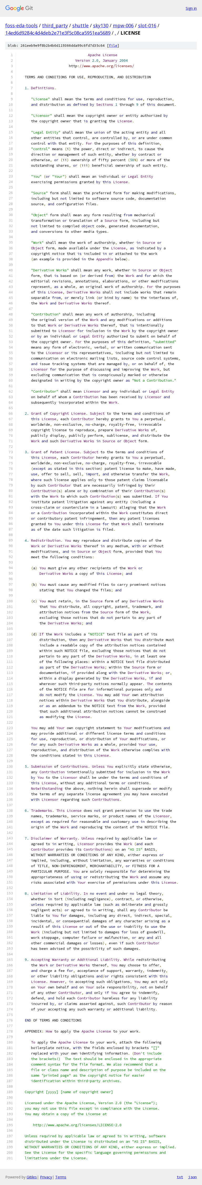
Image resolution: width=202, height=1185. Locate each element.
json (192, 1177)
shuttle (80, 25)
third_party (55, 25)
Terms (60, 1177)
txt (180, 1177)
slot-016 (147, 25)
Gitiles (32, 1177)
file (113, 45)
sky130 (100, 25)
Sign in (191, 8)
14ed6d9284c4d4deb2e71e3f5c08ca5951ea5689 (57, 33)
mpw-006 (123, 25)
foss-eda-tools (21, 25)
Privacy (46, 1177)
